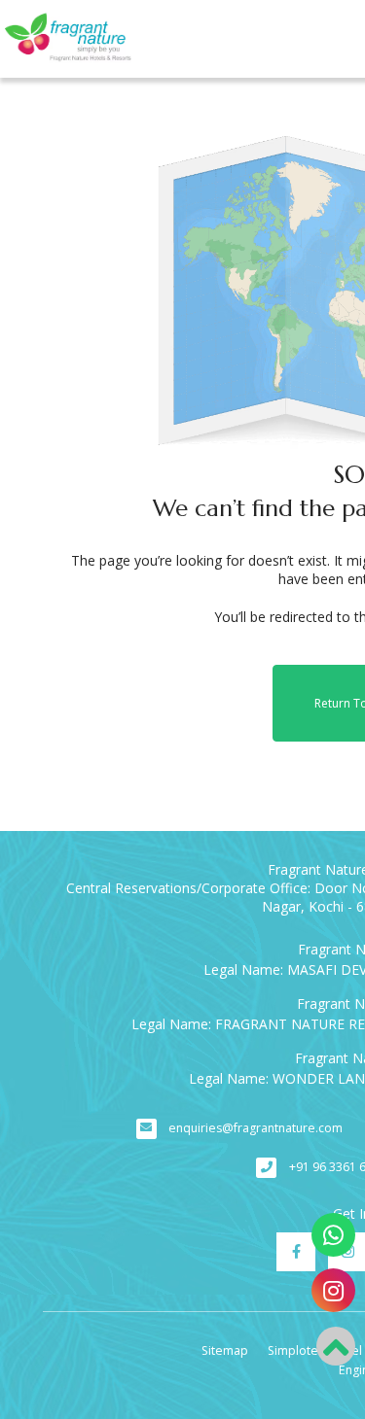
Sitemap (224, 1350)
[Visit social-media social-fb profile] (295, 1251)
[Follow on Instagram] (333, 1290)
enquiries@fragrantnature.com (255, 1128)
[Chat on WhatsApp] (333, 1235)
